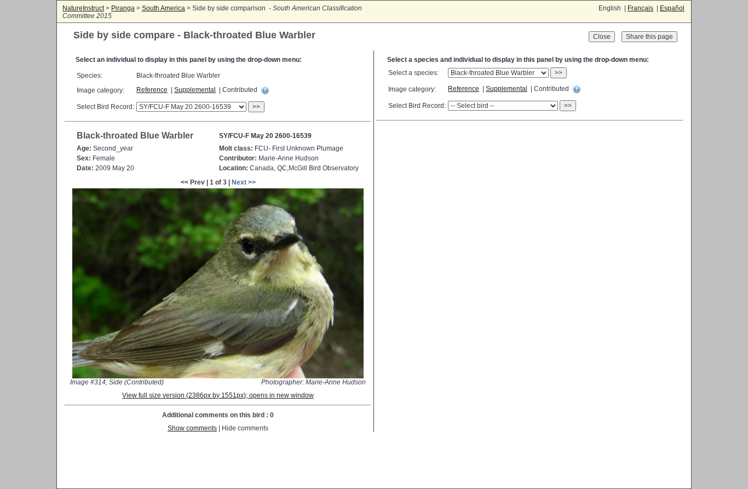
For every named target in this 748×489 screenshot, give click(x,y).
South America (163, 8)
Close (602, 37)
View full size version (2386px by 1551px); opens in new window (218, 395)
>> (256, 107)
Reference (152, 90)
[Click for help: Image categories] (265, 90)
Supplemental (195, 90)
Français (640, 8)
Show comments (192, 428)
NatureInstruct (83, 8)
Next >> (244, 182)
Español (672, 8)
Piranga (123, 8)
